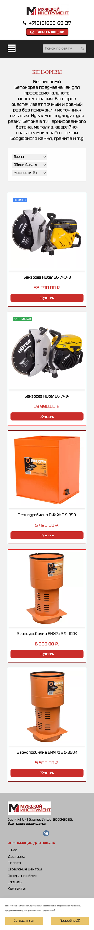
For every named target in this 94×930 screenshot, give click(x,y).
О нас (12, 850)
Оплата (14, 863)
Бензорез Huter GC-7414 (47, 396)
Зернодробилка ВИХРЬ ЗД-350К (47, 752)
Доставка (16, 856)
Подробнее (68, 921)
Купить (47, 298)
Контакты (17, 888)
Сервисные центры (25, 869)
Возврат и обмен (22, 875)
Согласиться (24, 921)
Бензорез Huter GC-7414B (47, 277)
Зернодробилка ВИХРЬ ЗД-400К (47, 633)
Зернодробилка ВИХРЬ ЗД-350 (47, 515)
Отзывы (15, 882)
